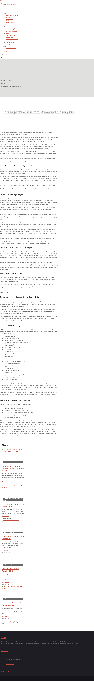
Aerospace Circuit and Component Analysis (11, 86)
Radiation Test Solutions (6, 80)
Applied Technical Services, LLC (30, 677)
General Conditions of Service (59, 677)
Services (3, 83)
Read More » (5, 481)
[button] (32, 14)
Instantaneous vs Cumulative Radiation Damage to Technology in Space (13, 468)
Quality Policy (68, 677)
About (3, 638)
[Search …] (1, 57)
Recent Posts (6, 671)
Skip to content (3, 0)
